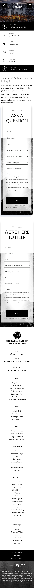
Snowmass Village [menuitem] (17, 453)
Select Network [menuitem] (17, 490)
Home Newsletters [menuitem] (17, 501)
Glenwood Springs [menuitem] (17, 462)
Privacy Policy (15, 190)
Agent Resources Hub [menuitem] (17, 512)
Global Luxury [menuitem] (17, 396)
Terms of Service (12, 207)
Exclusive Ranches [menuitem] (17, 391)
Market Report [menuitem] (17, 419)
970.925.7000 (4, 5)
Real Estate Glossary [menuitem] (17, 509)
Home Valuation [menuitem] (17, 414)
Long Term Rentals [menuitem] (17, 436)
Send (17, 200)
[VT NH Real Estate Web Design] (17, 566)
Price (11, 53)
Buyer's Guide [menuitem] (17, 383)
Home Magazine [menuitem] (16, 498)
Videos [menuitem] (17, 495)
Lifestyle (13, 44)
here (2, 97)
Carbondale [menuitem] (17, 459)
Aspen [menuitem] (17, 450)
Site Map (17, 555)
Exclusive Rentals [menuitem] (17, 431)
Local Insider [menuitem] (17, 504)
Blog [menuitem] (16, 507)
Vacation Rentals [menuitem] (17, 433)
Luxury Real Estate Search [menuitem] (17, 399)
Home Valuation (18, 26)
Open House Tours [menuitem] (17, 394)
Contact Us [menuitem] (17, 515)
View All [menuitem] (17, 470)
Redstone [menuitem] (17, 464)
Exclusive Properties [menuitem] (17, 388)
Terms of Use (17, 553)
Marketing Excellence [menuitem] (17, 416)
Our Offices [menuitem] (17, 487)
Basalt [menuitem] (17, 456)
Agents (12, 60)
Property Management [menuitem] (17, 439)
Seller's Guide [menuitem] (17, 411)
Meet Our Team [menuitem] (17, 484)
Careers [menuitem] (17, 493)
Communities (15, 36)
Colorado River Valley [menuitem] (17, 467)
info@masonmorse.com (18, 361)
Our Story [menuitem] (17, 481)
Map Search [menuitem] (17, 385)
